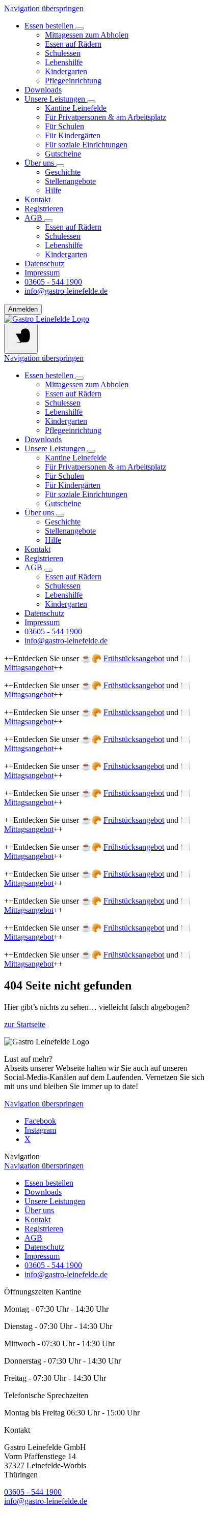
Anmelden (23, 309)
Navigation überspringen (44, 8)
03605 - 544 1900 (33, 1492)
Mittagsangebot (29, 667)
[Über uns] (60, 165)
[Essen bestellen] (79, 28)
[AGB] (48, 220)
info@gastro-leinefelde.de (45, 1501)
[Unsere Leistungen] (91, 101)
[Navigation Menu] (21, 339)
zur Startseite (24, 1024)
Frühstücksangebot (133, 658)
